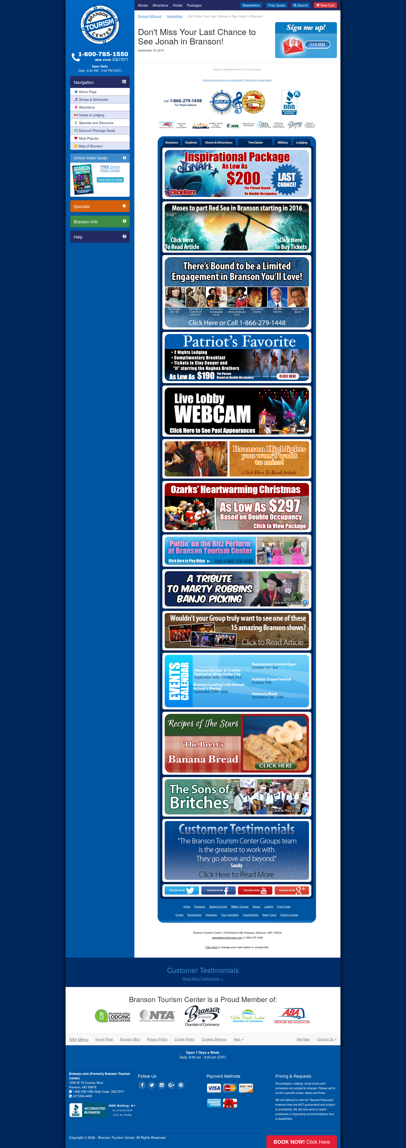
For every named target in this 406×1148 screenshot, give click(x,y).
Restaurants (194, 914)
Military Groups (240, 906)
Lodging (268, 906)
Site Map (303, 1039)
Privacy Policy (157, 1039)
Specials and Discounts (96, 122)
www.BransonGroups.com (227, 937)
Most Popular (89, 138)
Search (302, 5)
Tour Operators (230, 914)
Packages (194, 5)
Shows (143, 5)
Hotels (177, 5)
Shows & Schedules (93, 99)
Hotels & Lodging (91, 115)
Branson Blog (130, 1039)
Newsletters (251, 5)
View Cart (327, 5)
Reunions (199, 906)
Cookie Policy (185, 1039)
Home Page (88, 91)
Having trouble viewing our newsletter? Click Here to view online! (237, 80)
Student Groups (218, 906)
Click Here (212, 947)
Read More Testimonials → (203, 978)
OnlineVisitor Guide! (110, 168)
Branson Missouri (150, 16)
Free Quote (276, 5)
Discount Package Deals (97, 130)
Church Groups (289, 914)
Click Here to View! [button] (110, 180)
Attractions (87, 107)
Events (179, 914)
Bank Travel (269, 914)
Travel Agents (250, 914)
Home (186, 906)
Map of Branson (91, 146)
